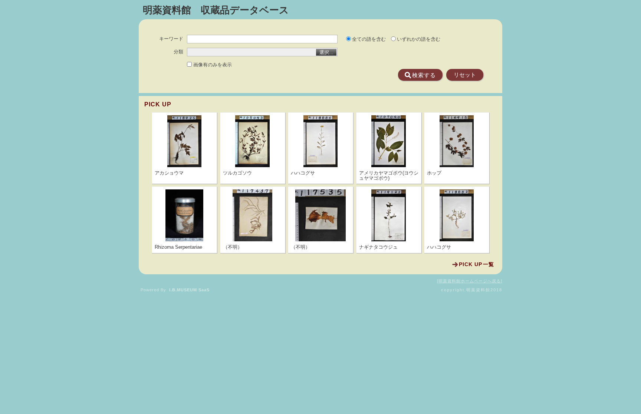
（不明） (232, 247)
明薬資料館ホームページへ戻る (469, 281)
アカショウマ (169, 173)
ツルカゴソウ (237, 173)
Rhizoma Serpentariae (178, 247)
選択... (326, 52)
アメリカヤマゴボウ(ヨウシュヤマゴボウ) (388, 175)
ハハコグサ (303, 173)
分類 (178, 51)
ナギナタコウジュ (378, 247)
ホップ (434, 173)
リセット (465, 75)
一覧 (476, 264)
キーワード (171, 39)
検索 (424, 75)
